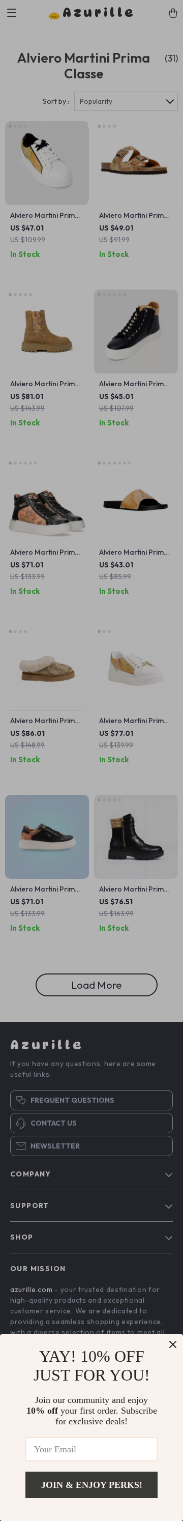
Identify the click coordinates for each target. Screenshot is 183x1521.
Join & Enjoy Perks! (91, 1485)
